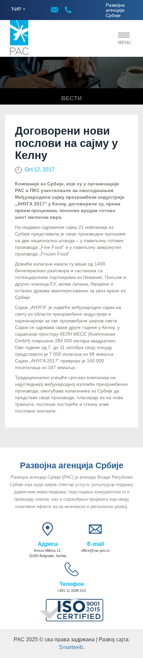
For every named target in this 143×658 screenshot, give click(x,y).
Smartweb (71, 647)
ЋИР (16, 9)
